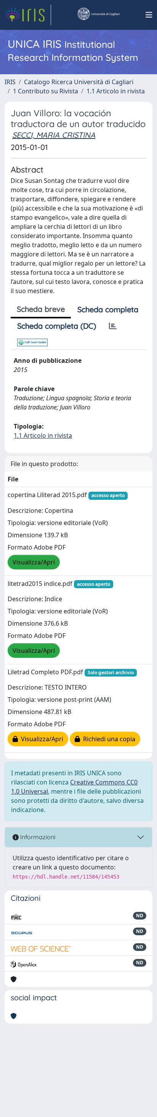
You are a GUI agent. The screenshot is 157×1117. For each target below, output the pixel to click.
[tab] (113, 326)
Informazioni (37, 837)
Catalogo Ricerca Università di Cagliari (78, 82)
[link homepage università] (98, 15)
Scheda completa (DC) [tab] (56, 326)
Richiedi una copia (107, 739)
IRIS (10, 82)
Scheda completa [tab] (107, 309)
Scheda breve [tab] (41, 309)
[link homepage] (28, 15)
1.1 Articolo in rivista (116, 91)
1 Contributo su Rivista (45, 91)
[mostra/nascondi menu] (149, 15)
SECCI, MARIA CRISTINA (53, 135)
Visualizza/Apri (34, 562)
